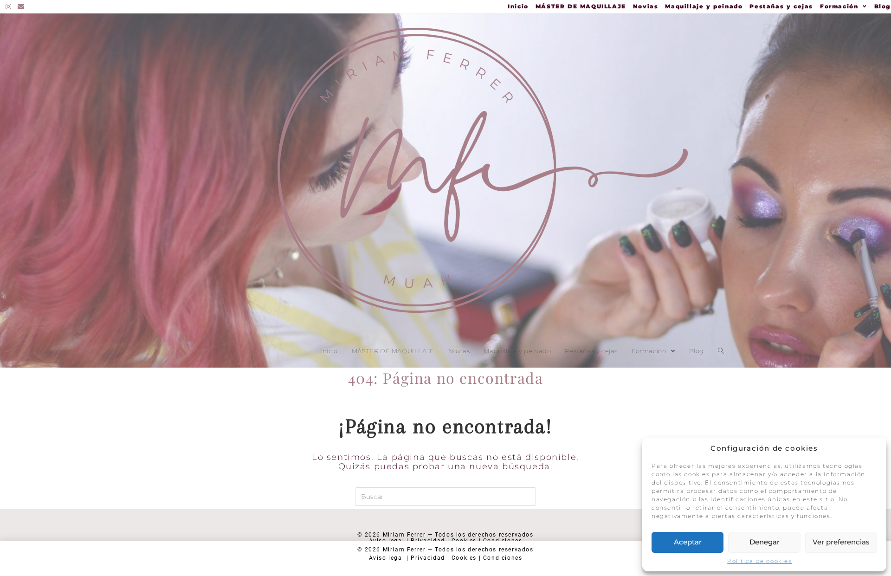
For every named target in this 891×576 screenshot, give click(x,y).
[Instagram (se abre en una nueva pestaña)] (10, 6)
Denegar (764, 541)
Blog (882, 6)
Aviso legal (387, 558)
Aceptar (688, 541)
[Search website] (721, 351)
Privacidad (428, 558)
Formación (840, 6)
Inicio (518, 6)
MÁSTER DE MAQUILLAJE (581, 6)
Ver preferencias (841, 541)
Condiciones (503, 558)
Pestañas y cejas (781, 6)
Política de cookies (759, 560)
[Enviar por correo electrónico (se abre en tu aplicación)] (21, 6)
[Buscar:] (445, 496)
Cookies (464, 558)
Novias (646, 6)
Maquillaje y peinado (703, 6)
